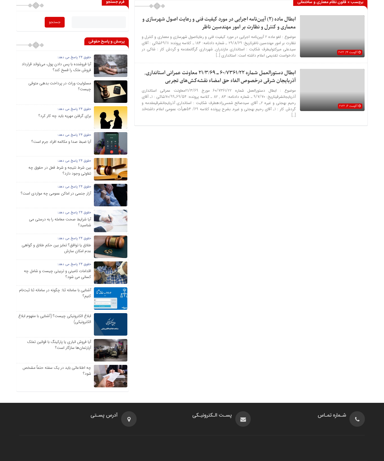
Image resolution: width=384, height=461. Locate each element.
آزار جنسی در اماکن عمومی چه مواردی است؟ (56, 193)
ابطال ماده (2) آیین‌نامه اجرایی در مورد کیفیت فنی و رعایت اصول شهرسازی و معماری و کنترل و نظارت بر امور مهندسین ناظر (219, 23)
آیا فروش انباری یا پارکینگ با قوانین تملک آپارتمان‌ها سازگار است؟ (59, 345)
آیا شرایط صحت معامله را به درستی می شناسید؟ (60, 222)
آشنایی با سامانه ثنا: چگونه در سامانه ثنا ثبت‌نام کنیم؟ (55, 293)
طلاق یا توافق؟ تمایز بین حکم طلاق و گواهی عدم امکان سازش (56, 248)
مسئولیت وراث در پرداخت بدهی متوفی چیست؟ (59, 86)
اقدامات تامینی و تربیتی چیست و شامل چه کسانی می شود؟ (57, 274)
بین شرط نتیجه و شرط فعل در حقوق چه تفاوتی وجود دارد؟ (59, 170)
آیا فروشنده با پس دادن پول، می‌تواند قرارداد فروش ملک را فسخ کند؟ (56, 67)
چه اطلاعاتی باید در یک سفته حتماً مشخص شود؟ (56, 371)
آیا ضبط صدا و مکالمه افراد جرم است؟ (61, 142)
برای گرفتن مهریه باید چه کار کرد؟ (65, 116)
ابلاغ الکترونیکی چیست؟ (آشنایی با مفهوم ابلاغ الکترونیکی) (54, 319)
